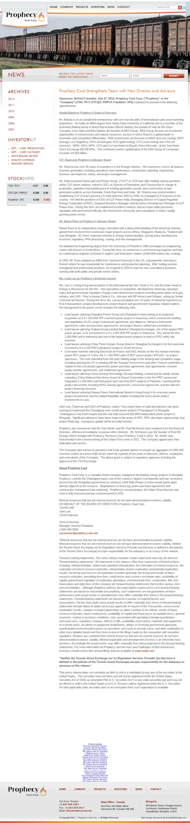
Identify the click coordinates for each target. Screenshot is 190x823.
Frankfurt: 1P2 (16, 199)
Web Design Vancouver (151, 818)
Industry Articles (22, 164)
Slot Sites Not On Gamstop (95, 768)
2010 (11, 111)
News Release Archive (24, 156)
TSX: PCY (14, 185)
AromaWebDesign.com (176, 818)
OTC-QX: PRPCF (17, 192)
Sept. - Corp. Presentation (27, 148)
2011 (11, 105)
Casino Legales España (95, 774)
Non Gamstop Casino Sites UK (95, 776)
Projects (82, 7)
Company (66, 7)
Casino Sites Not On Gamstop (95, 757)
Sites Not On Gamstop (95, 766)
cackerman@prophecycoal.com (78, 533)
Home (54, 7)
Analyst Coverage (23, 160)
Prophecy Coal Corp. (87, 818)
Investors (97, 7)
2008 (11, 123)
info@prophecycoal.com (79, 810)
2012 (11, 99)
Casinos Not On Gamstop (95, 748)
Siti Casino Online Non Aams (95, 750)
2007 (11, 130)
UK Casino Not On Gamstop (95, 759)
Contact (123, 7)
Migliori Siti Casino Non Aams (95, 777)
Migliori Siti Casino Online (95, 755)
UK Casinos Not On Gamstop (95, 751)
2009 (11, 117)
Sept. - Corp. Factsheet (25, 152)
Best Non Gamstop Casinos (95, 746)
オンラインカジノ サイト (95, 770)
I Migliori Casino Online (95, 753)
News (110, 7)
